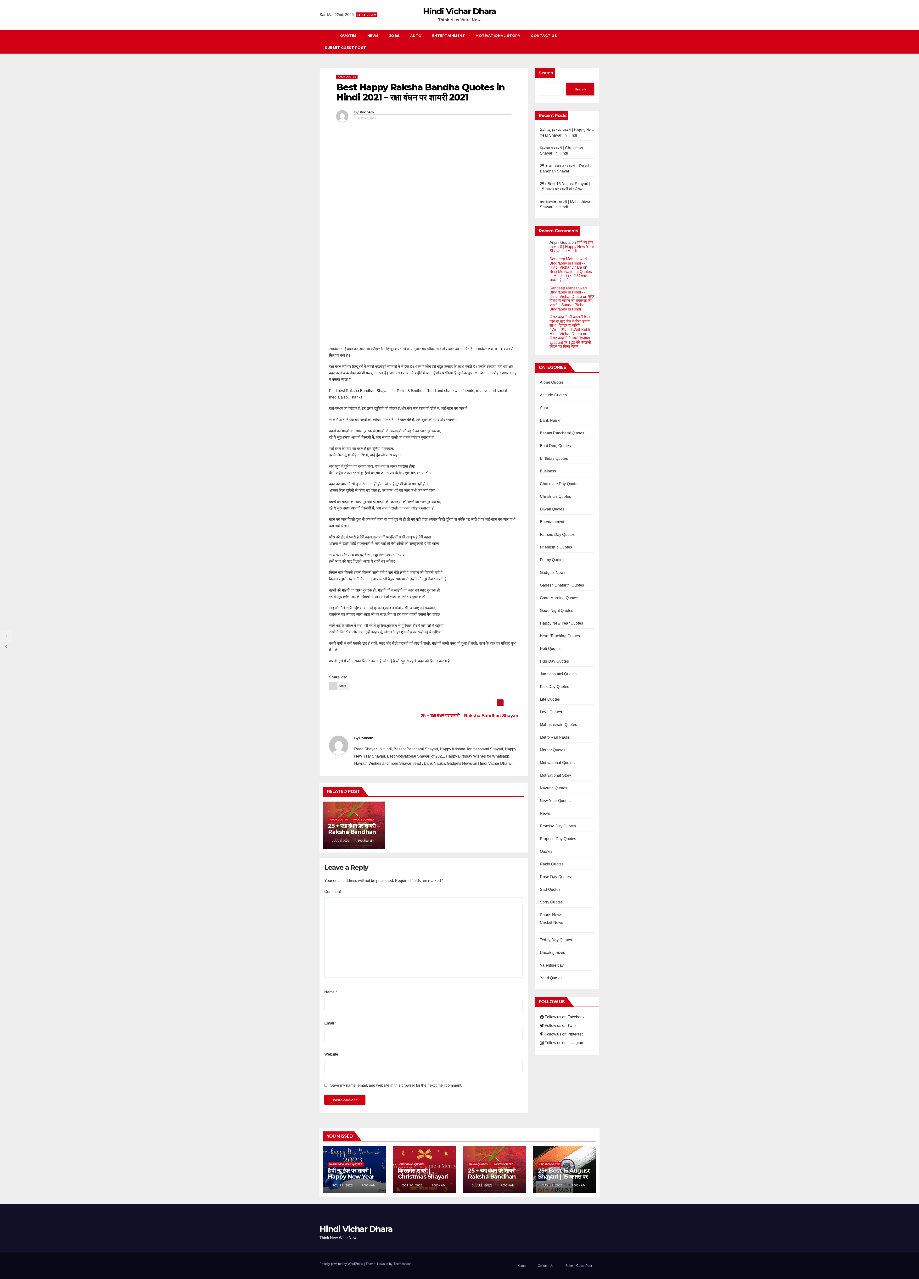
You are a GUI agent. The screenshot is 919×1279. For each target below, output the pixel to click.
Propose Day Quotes (558, 839)
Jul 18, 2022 (482, 1185)
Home (521, 1266)
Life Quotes (550, 699)
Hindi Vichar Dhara (459, 11)
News (373, 35)
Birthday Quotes (554, 458)
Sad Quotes (550, 889)
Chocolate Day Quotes (559, 484)
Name (330, 992)
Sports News (551, 915)
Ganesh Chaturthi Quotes (562, 585)
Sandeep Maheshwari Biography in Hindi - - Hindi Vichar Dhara (568, 263)
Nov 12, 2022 (342, 1185)
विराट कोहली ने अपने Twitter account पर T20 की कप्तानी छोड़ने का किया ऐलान (570, 342)
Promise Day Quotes (558, 826)
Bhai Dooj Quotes (555, 446)
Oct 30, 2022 (412, 1185)
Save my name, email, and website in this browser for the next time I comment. (396, 1085)
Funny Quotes (552, 560)
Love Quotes (551, 712)
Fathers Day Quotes (557, 534)
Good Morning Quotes (559, 598)
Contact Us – (545, 35)
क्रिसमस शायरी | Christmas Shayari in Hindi (423, 1176)
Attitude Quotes (553, 395)
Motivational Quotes (557, 763)
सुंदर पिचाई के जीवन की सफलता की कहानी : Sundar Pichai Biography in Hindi (571, 302)
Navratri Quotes (553, 788)
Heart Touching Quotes (560, 636)
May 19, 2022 (552, 1185)
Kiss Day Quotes (554, 687)
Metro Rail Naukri (555, 737)
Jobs (394, 35)
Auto (416, 35)
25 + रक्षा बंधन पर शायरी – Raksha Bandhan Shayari (469, 715)
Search (546, 73)
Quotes (348, 35)
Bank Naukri (550, 420)
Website (331, 1054)
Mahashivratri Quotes (558, 725)
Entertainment (448, 35)
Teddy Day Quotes (556, 940)
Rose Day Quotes (555, 877)
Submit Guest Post (345, 47)
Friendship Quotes (556, 547)
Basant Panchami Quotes (562, 433)
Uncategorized (363, 819)
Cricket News (551, 922)
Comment (332, 892)
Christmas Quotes (555, 496)
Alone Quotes (552, 382)
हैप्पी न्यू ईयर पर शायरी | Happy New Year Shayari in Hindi (571, 246)
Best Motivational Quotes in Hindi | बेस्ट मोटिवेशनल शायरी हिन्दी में (570, 276)
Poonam (367, 112)
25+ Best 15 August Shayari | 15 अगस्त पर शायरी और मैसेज (564, 1176)
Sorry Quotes (551, 902)
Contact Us (545, 1266)
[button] (598, 41)
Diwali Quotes (552, 509)
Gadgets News (553, 572)
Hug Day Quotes (554, 661)
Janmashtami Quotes (558, 674)
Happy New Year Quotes (561, 623)
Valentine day (552, 965)
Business (548, 471)
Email (330, 1023)
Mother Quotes (553, 750)
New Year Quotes (555, 801)
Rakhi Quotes (347, 76)
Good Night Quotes (556, 611)
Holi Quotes (550, 649)
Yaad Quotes (551, 978)
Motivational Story (498, 35)
